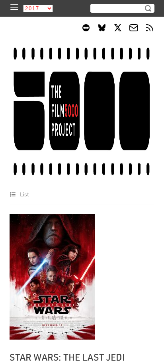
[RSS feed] (149, 29)
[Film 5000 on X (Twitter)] (118, 29)
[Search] (148, 8)
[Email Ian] (134, 29)
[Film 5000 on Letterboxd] (86, 29)
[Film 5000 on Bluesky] (102, 29)
